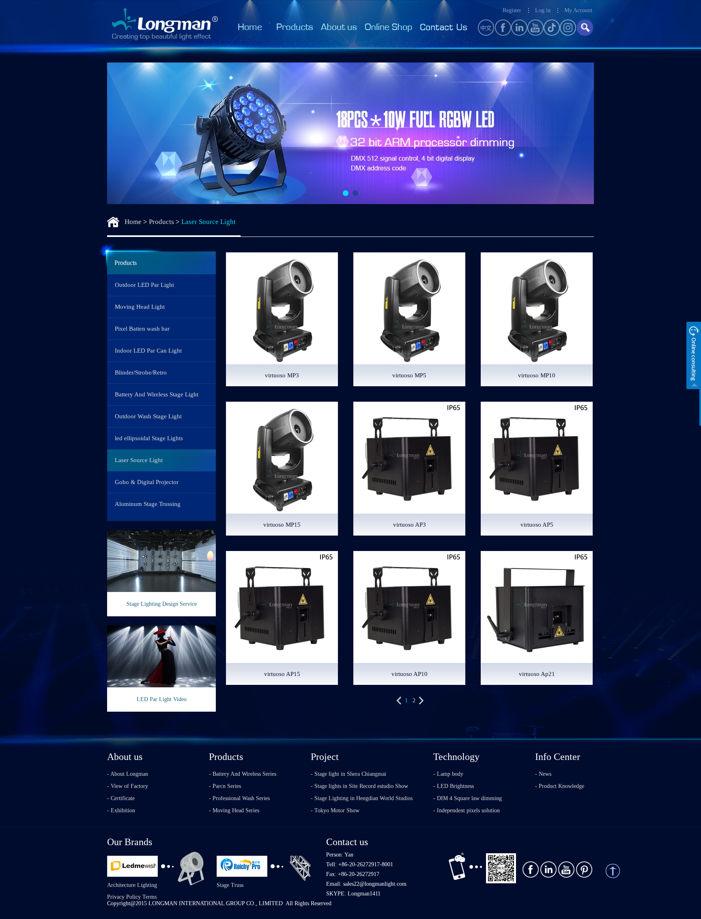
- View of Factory (127, 786)
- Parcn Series (225, 786)
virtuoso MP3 (282, 375)
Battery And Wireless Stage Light (156, 394)
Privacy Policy (124, 897)
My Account (578, 10)
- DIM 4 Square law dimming (467, 798)
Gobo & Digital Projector (146, 482)
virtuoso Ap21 (537, 674)
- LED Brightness (453, 786)
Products (161, 222)
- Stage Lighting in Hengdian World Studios (362, 798)
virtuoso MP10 (536, 375)
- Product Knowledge (559, 786)
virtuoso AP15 (282, 674)
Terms (149, 897)
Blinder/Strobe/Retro (141, 372)
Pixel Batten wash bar (142, 328)
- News (543, 774)
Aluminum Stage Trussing (148, 504)
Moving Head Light (140, 306)
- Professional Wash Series (239, 798)
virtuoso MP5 (409, 375)
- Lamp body (448, 774)
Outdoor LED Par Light (144, 285)
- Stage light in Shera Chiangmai (348, 774)
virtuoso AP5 (536, 524)
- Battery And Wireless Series (242, 774)
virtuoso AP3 (409, 524)
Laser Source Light (208, 222)
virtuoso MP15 (282, 524)
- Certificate (121, 798)
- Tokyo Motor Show (335, 810)
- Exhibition (121, 810)
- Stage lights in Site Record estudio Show (359, 786)
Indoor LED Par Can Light (148, 350)
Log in (542, 10)
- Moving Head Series (234, 810)
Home (133, 222)
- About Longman (127, 774)
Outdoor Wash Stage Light (148, 416)
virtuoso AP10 (409, 674)
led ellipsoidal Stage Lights (149, 438)
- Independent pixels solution (466, 810)
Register (512, 10)
